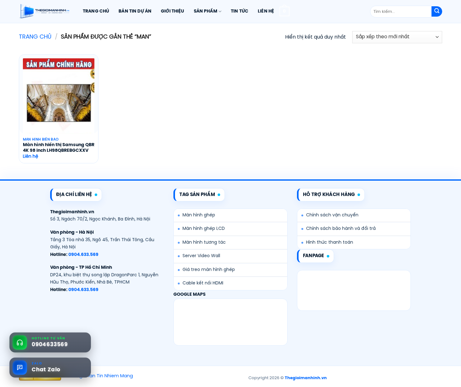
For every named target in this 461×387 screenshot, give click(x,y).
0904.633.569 (83, 254)
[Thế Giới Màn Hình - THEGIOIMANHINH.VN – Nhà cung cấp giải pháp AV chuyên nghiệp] (44, 11)
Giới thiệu (172, 11)
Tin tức (239, 11)
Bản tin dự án (135, 11)
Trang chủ (96, 11)
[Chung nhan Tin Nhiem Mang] (97, 376)
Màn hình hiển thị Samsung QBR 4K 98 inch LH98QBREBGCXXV (58, 148)
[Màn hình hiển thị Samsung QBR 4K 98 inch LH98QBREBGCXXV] (58, 101)
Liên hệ (266, 11)
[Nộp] (437, 11)
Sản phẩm (205, 11)
